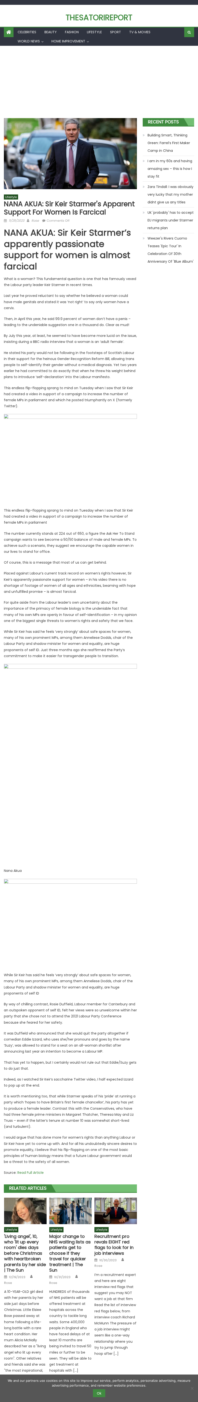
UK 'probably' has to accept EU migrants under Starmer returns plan (171, 220)
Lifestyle (94, 32)
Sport (115, 32)
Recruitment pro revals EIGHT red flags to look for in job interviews (114, 1245)
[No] (192, 1388)
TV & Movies (139, 32)
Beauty (50, 32)
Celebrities (27, 32)
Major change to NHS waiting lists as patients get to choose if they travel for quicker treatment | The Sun (70, 1253)
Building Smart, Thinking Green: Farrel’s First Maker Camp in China (169, 143)
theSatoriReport (99, 17)
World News (29, 41)
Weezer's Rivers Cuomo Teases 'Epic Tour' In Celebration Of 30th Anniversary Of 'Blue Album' (171, 250)
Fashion (72, 32)
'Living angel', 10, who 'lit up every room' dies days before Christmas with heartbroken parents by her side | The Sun (25, 1253)
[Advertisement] (99, 82)
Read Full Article (30, 1172)
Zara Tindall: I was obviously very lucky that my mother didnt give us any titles (170, 194)
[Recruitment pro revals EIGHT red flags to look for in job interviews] (115, 1211)
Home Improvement (68, 41)
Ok (99, 1393)
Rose (35, 220)
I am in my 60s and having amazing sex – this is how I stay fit (170, 169)
